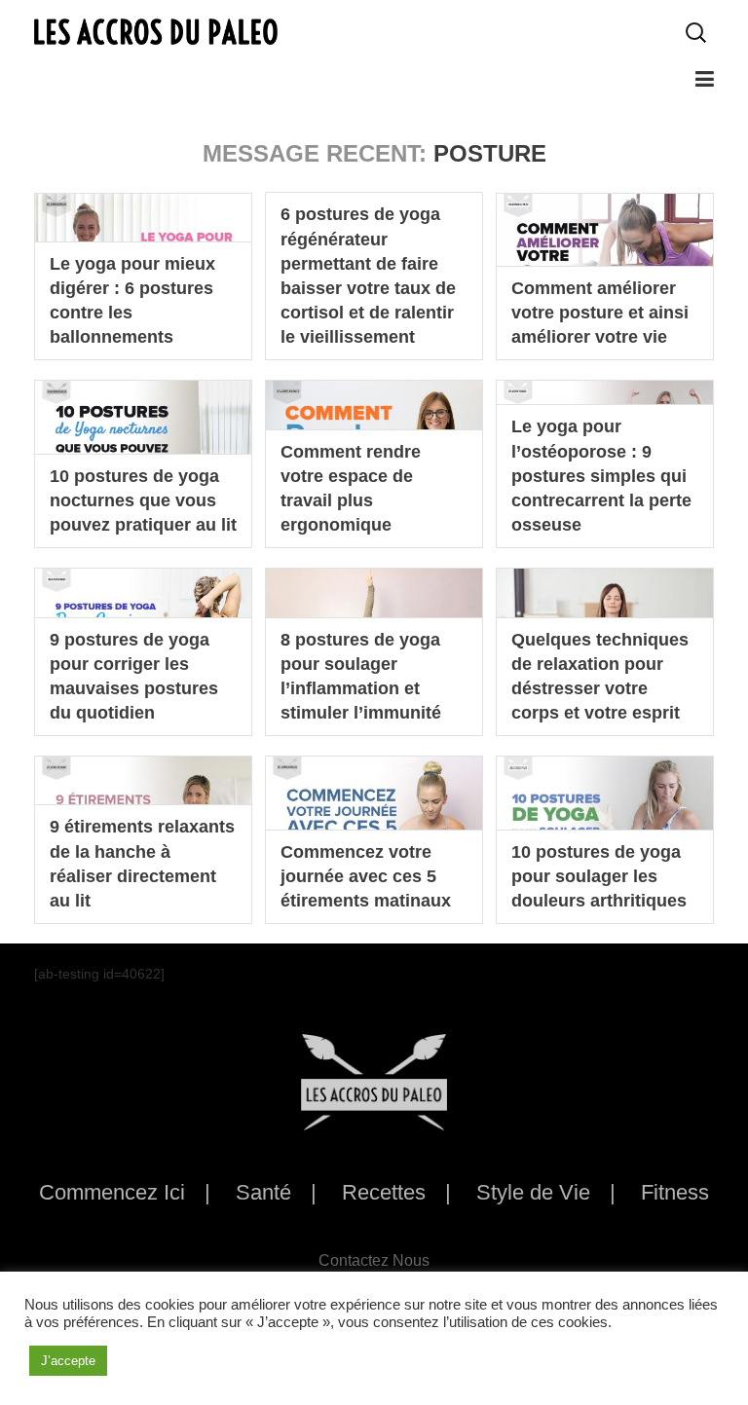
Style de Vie (533, 1192)
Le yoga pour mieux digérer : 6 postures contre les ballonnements (132, 301)
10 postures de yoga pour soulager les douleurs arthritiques (599, 876)
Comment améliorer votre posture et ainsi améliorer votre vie (600, 312)
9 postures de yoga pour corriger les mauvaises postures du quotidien (134, 676)
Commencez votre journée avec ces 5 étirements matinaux (365, 876)
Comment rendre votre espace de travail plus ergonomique (350, 489)
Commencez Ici (112, 1192)
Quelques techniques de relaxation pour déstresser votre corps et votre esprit (600, 676)
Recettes (384, 1192)
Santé (263, 1192)
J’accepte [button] (68, 1360)
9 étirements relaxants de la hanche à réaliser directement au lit (142, 863)
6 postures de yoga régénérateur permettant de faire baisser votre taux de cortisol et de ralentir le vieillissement (368, 275)
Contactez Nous (374, 1260)
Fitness (675, 1192)
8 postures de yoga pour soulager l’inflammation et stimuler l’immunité (360, 676)
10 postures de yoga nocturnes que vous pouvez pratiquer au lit (143, 500)
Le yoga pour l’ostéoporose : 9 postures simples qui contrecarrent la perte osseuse (601, 476)
